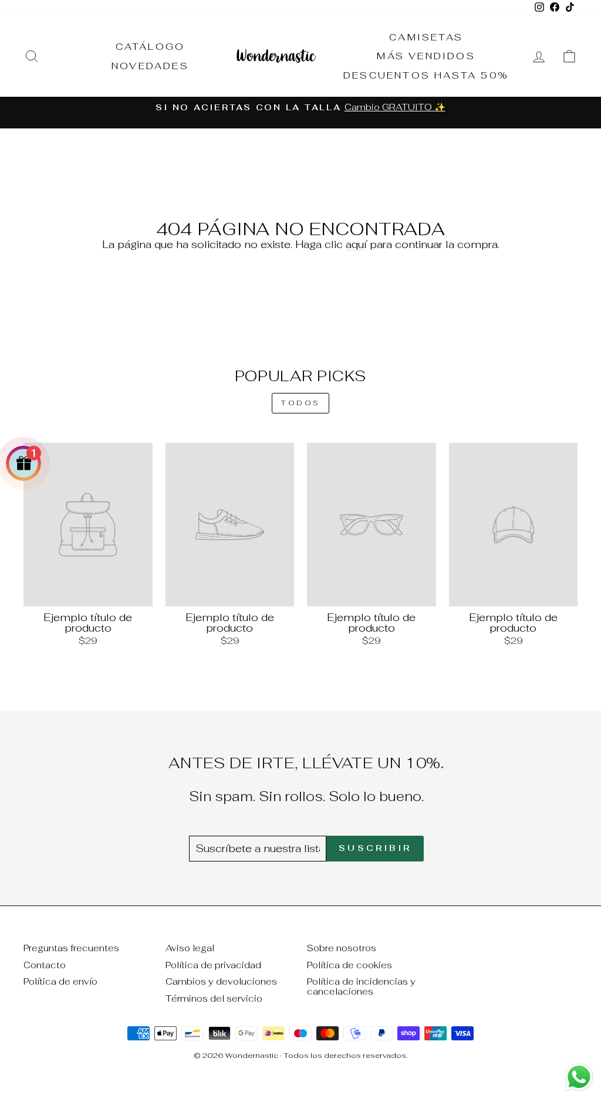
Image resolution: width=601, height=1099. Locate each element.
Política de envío (60, 981)
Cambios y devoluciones (221, 981)
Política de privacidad (213, 965)
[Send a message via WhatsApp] (579, 1077)
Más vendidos (426, 56)
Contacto (44, 965)
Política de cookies (349, 965)
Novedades (150, 66)
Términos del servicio (214, 998)
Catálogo (150, 46)
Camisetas (426, 37)
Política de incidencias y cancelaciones (361, 986)
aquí (356, 244)
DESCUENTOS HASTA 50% (426, 75)
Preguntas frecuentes (71, 948)
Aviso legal (190, 948)
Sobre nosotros (341, 948)
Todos (300, 403)
